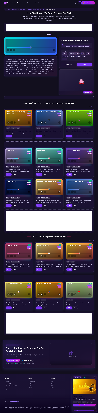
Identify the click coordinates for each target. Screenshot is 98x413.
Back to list (69, 64)
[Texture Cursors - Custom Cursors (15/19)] (89, 410)
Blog (52, 385)
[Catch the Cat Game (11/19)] (85, 410)
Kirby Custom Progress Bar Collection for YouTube (76, 46)
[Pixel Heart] (79, 290)
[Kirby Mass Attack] (79, 156)
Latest (30, 387)
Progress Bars (41, 3)
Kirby (82, 53)
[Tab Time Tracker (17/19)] (91, 410)
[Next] (14, 50)
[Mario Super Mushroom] (18, 290)
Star (84, 56)
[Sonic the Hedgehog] (49, 290)
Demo (7, 387)
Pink (88, 53)
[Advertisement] (49, 27)
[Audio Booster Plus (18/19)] (92, 410)
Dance (64, 59)
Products (8, 390)
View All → (91, 106)
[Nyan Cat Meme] (18, 251)
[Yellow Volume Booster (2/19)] (75, 410)
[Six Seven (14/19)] (88, 410)
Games (64, 53)
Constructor (49, 3)
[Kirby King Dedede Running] (49, 187)
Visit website (84, 408)
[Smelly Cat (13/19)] (87, 410)
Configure (8, 383)
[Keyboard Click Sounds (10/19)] (84, 410)
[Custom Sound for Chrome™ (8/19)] (82, 410)
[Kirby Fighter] (18, 187)
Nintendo (65, 56)
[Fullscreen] (54, 50)
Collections (28, 3)
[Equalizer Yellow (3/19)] (77, 410)
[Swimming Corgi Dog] (79, 251)
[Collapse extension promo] (95, 377)
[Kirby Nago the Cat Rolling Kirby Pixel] (18, 118)
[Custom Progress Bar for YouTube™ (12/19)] (86, 410)
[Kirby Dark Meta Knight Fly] (49, 118)
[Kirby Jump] (18, 156)
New (23, 3)
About (52, 387)
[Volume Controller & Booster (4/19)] (78, 410)
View (14, 136)
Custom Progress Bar (74, 53)
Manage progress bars (11, 385)
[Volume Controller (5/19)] (79, 410)
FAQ (52, 381)
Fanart (72, 56)
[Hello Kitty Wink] (49, 251)
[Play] (11, 50)
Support (53, 383)
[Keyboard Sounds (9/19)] (83, 410)
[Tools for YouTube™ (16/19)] (90, 410)
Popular (35, 3)
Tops (30, 385)
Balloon (78, 56)
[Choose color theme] (75, 2)
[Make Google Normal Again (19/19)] (93, 410)
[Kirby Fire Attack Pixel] (79, 187)
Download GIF (87, 92)
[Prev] (8, 50)
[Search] (72, 2)
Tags (30, 390)
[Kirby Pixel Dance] (79, 118)
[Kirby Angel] (49, 156)
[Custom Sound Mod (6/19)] (80, 410)
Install (7, 381)
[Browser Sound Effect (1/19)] (74, 410)
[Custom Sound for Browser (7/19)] (81, 410)
